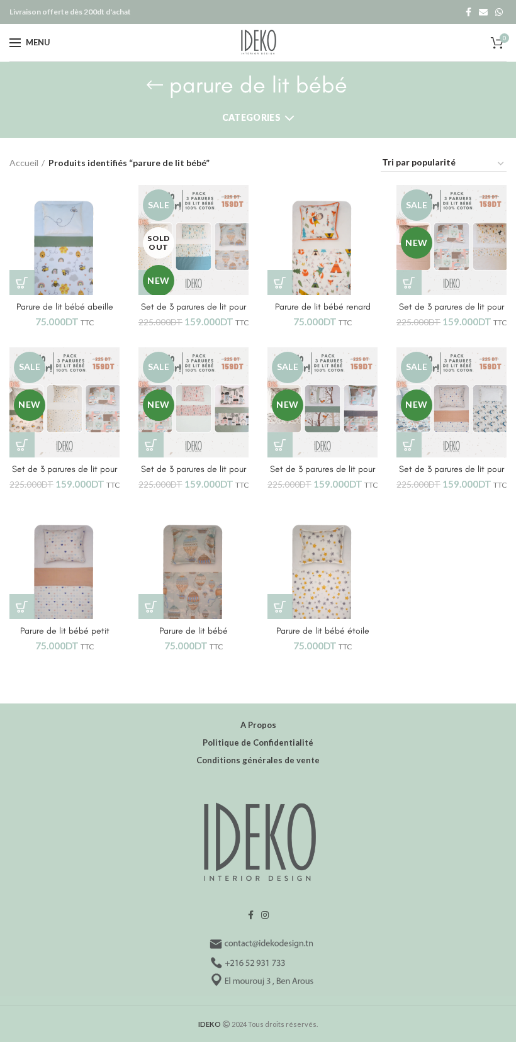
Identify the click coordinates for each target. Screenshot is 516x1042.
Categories (251, 117)
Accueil (23, 162)
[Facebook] (468, 12)
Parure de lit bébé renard (323, 306)
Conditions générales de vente (258, 760)
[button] (22, 282)
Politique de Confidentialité (258, 742)
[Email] (483, 12)
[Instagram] (264, 915)
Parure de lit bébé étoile (322, 630)
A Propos (258, 725)
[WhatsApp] (499, 12)
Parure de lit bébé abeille (64, 306)
